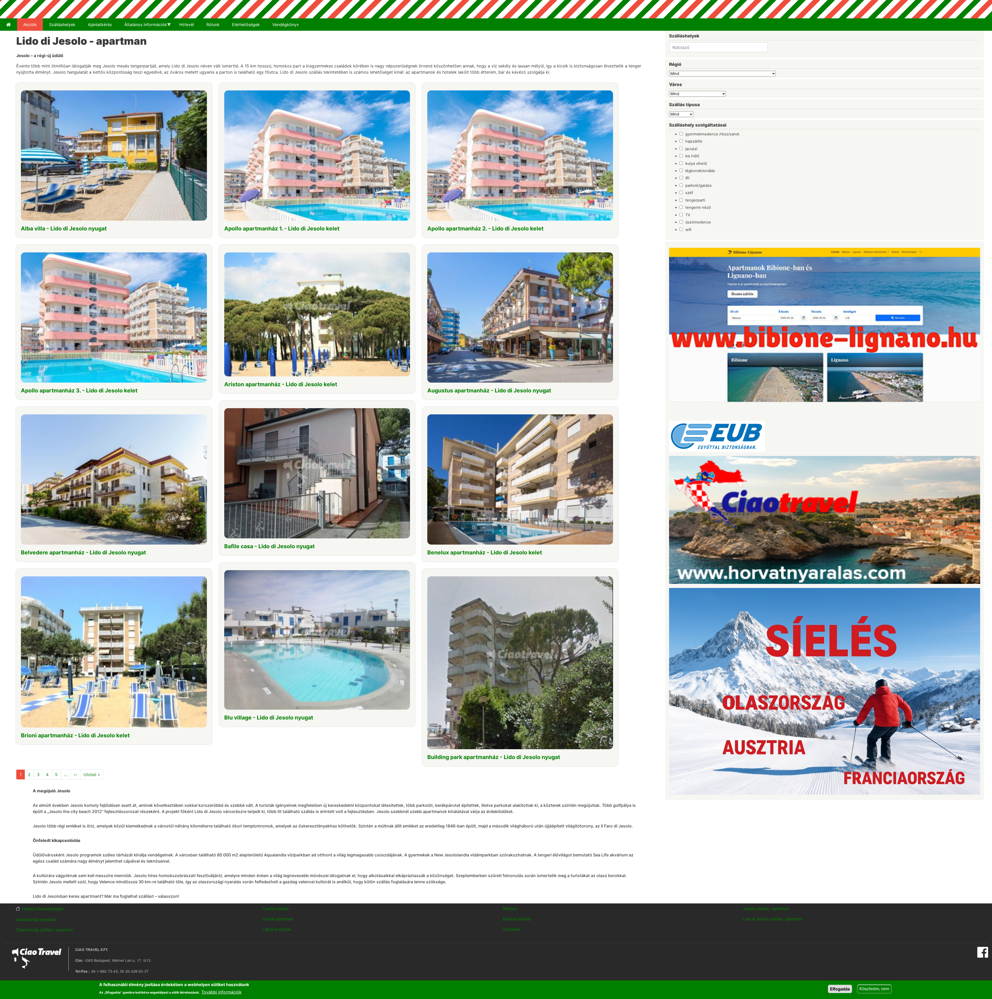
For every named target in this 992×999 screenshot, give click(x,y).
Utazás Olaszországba (43, 909)
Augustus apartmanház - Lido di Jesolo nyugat (489, 390)
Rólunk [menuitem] (213, 24)
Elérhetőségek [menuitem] (246, 24)
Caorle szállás (275, 908)
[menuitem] (8, 24)
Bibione (510, 908)
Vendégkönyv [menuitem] (285, 24)
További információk (221, 991)
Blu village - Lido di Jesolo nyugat (268, 717)
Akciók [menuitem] (30, 24)
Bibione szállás (517, 919)
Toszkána (512, 929)
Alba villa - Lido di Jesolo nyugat (64, 228)
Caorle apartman (277, 919)
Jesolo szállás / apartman (766, 908)
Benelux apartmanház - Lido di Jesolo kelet (484, 552)
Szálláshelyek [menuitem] (62, 24)
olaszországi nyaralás (36, 919)
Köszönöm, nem (874, 989)
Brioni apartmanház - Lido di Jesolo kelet (75, 735)
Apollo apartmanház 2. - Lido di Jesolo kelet (485, 228)
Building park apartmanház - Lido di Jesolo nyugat (493, 757)
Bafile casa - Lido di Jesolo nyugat (269, 546)
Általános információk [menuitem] (142, 26)
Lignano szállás (276, 929)
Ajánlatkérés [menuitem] (100, 24)
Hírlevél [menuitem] (186, 24)
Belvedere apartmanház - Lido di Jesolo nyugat (83, 552)
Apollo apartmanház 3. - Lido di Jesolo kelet (79, 390)
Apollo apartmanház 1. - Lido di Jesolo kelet (281, 228)
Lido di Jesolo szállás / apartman (773, 919)
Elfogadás (840, 989)
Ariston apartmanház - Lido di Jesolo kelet (280, 384)
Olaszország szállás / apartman (44, 930)
